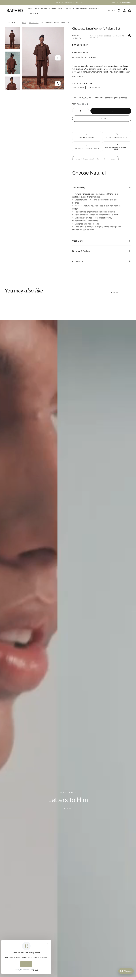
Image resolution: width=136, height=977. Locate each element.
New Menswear (40, 8)
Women (69, 8)
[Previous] (124, 292)
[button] (119, 10)
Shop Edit (68, 808)
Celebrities (94, 8)
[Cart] (129, 10)
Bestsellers (81, 8)
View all (114, 293)
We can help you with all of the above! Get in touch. (95, 159)
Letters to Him (68, 800)
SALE (30, 8)
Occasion (32, 13)
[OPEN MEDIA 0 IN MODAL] (58, 83)
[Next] (129, 292)
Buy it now (102, 118)
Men (60, 8)
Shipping (107, 36)
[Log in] (124, 10)
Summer (52, 8)
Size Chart (82, 104)
